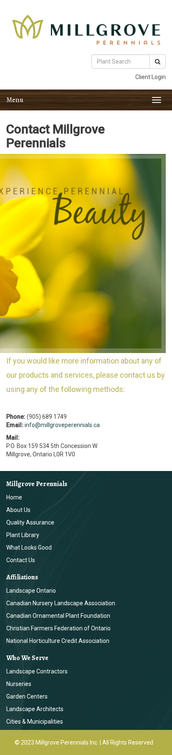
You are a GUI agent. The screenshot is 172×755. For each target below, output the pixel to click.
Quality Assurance (30, 522)
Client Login (150, 77)
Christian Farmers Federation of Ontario (58, 628)
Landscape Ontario (31, 590)
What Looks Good (29, 547)
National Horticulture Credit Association (57, 640)
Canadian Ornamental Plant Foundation (58, 615)
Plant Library (22, 535)
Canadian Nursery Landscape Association (60, 603)
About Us (18, 510)
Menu (14, 100)
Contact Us (20, 560)
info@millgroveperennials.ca (62, 425)
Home (14, 497)
